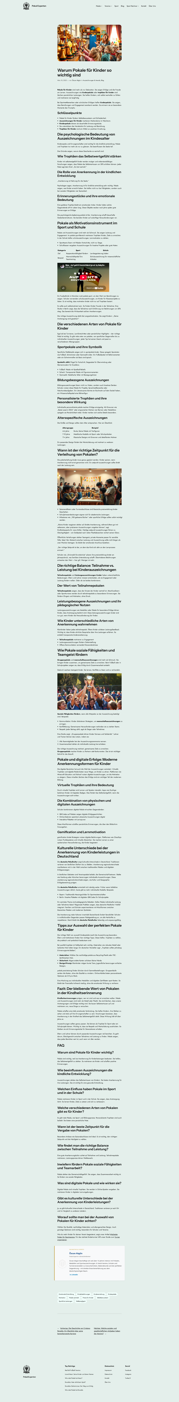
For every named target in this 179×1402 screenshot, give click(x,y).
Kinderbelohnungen (83, 1294)
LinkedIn (74, 1275)
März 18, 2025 (62, 80)
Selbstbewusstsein (102, 1298)
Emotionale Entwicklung (66, 1294)
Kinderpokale (112, 1294)
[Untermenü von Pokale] (101, 6)
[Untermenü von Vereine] (111, 6)
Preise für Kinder (88, 1298)
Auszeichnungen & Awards (91, 80)
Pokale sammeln (74, 1298)
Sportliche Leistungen (65, 1301)
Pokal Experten (39, 6)
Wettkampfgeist (80, 1301)
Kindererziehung (99, 1294)
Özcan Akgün (76, 80)
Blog (102, 80)
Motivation (62, 1298)
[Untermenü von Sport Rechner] (138, 6)
